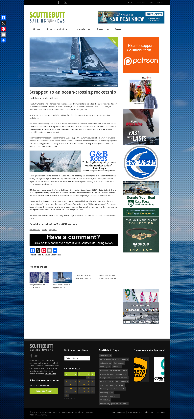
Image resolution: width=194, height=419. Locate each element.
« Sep (66, 398)
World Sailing (105, 400)
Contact (160, 2)
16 (92, 385)
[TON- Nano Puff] (141, 108)
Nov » (72, 398)
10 (66, 385)
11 (71, 385)
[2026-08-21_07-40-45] (131, 23)
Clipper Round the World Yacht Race (114, 359)
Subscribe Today (44, 391)
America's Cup (105, 356)
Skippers (53, 229)
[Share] (3, 40)
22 (88, 388)
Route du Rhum (42, 254)
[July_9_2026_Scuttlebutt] (141, 216)
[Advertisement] (141, 270)
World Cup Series (106, 392)
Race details (35, 229)
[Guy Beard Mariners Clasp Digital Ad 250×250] (141, 252)
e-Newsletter (50, 373)
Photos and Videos (58, 29)
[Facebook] (3, 17)
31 (66, 395)
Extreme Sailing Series (118, 370)
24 (66, 392)
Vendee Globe (119, 389)
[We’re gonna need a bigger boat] (62, 282)
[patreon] (141, 72)
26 (75, 392)
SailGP (111, 381)
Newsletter (83, 29)
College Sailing (105, 363)
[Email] (3, 34)
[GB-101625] (74, 171)
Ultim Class (56, 254)
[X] (3, 23)
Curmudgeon (105, 367)
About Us (149, 412)
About (130, 2)
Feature (113, 41)
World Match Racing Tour (109, 396)
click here (72, 224)
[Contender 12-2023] (141, 180)
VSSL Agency (42, 415)
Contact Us (160, 412)
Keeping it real (121, 374)
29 (88, 392)
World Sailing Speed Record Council (113, 403)
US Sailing (120, 385)
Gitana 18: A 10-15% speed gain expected (107, 277)
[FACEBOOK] (59, 3)
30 (92, 392)
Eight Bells (104, 370)
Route (44, 229)
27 (79, 392)
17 (66, 388)
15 (88, 385)
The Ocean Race (122, 381)
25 (71, 392)
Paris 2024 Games (120, 378)
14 (84, 385)
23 (92, 388)
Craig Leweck (119, 363)
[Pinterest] (3, 29)
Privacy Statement (118, 412)
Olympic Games (106, 378)
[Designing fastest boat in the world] (39, 282)
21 (84, 388)
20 (79, 388)
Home (36, 29)
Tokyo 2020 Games (107, 385)
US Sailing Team (106, 389)
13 (79, 385)
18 (71, 388)
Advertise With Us (135, 412)
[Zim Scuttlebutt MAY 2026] (141, 324)
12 (75, 385)
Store (151, 2)
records (103, 381)
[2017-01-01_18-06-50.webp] (149, 370)
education (116, 367)
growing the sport (106, 374)
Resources (103, 29)
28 (84, 392)
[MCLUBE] (141, 144)
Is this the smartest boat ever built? (83, 277)
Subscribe (141, 2)
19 (75, 388)
